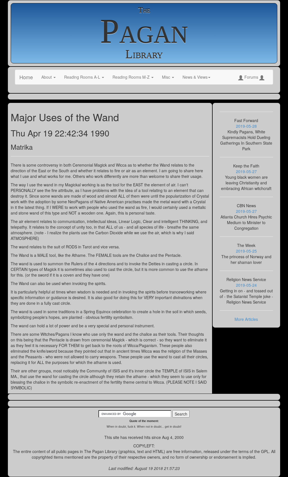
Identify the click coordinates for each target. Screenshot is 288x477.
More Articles (246, 319)
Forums (251, 77)
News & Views (195, 77)
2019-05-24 (246, 285)
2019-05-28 (246, 126)
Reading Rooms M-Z (131, 77)
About (47, 77)
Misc (166, 77)
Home (26, 77)
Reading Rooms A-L (82, 77)
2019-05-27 (246, 171)
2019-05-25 (246, 251)
